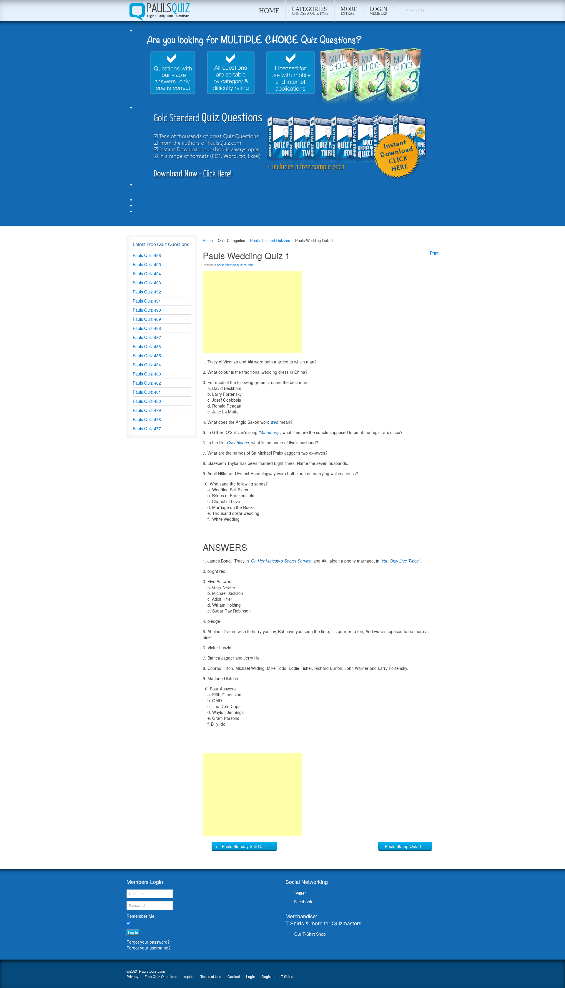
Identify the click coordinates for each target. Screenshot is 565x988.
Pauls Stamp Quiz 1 (403, 846)
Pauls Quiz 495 (147, 264)
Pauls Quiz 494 (147, 273)
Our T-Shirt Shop (310, 934)
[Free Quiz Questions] (159, 11)
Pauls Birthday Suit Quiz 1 (246, 846)
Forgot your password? (148, 942)
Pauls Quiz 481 (147, 392)
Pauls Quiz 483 (147, 374)
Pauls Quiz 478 (147, 419)
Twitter (300, 893)
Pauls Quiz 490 (147, 310)
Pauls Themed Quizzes (270, 240)
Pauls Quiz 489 (147, 319)
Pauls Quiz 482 (147, 383)
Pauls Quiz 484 (147, 365)
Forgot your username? (149, 948)
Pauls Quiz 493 (147, 283)
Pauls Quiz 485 (147, 355)
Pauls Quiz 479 (147, 410)
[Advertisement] (252, 312)
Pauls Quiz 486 (147, 346)
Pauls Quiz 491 (147, 301)
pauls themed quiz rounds (235, 264)
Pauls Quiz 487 (147, 337)
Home (208, 240)
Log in (133, 933)
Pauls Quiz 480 (147, 401)
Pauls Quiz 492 (147, 292)
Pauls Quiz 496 (147, 255)
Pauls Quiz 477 (147, 428)
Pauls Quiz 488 (147, 328)
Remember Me (140, 916)
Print (434, 253)
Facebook (303, 901)
